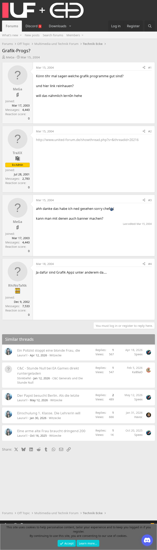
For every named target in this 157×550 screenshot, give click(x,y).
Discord (33, 26)
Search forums (53, 35)
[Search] (150, 26)
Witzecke (55, 355)
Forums (12, 26)
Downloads (57, 26)
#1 (150, 67)
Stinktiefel (24, 378)
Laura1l (22, 355)
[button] (70, 26)
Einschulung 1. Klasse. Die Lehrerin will (48, 413)
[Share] (144, 67)
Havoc (138, 417)
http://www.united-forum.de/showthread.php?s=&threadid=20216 (87, 140)
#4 (150, 264)
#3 (150, 200)
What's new (10, 35)
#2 (150, 131)
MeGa (10, 57)
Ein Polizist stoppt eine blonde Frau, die (48, 350)
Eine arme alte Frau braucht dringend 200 (51, 430)
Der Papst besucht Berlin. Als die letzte (48, 395)
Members (73, 35)
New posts (32, 35)
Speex (138, 354)
